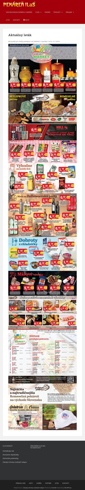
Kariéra (39, 483)
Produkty (57, 12)
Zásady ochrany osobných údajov (15, 462)
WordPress (67, 488)
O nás (37, 12)
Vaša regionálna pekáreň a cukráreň (19, 12)
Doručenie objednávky (11, 455)
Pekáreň (47, 12)
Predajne (69, 12)
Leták (8, 20)
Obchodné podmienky (10, 458)
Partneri (48, 483)
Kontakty (16, 20)
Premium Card (20, 483)
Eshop (27, 20)
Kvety (31, 483)
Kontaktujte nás (8, 451)
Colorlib (53, 488)
